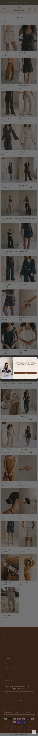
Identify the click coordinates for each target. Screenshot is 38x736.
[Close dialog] (37, 358)
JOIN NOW (25, 373)
